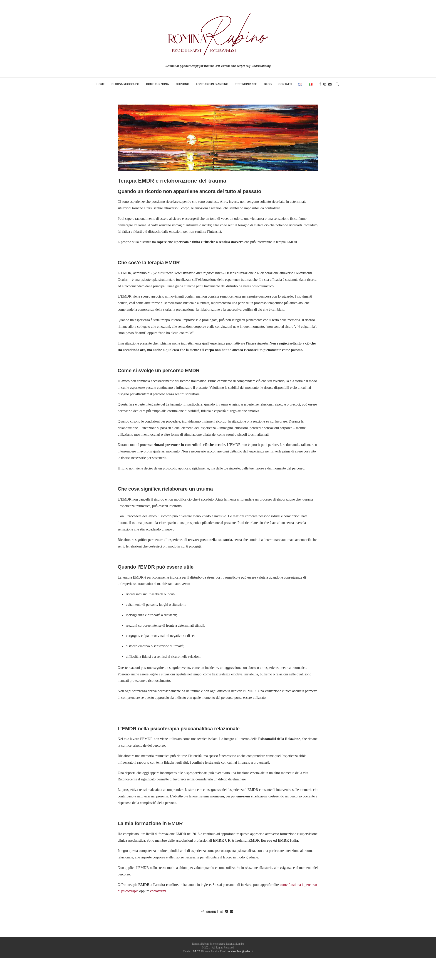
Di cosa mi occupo (125, 84)
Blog (268, 84)
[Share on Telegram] (226, 911)
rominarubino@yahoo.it (240, 951)
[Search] (337, 84)
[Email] (330, 84)
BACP (196, 951)
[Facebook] (320, 84)
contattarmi (158, 891)
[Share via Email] (231, 911)
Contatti (285, 84)
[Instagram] (324, 84)
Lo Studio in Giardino (212, 84)
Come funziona (157, 84)
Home (101, 84)
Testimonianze (246, 84)
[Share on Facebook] (218, 911)
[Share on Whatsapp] (221, 911)
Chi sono (182, 84)
